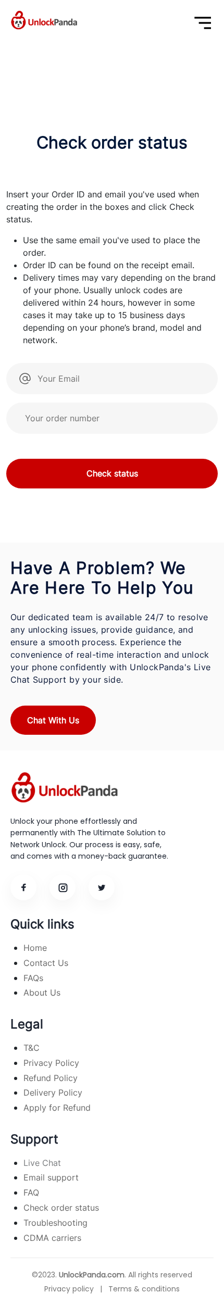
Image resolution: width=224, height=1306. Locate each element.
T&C (31, 1048)
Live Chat (42, 1163)
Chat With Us (53, 720)
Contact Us (45, 963)
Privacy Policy (51, 1063)
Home (35, 948)
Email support (51, 1177)
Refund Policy (50, 1078)
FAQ (31, 1192)
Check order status (61, 1207)
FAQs (33, 978)
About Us (41, 992)
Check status (112, 473)
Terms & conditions (144, 1289)
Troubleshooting (55, 1222)
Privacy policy (69, 1289)
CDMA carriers (52, 1238)
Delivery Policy (52, 1092)
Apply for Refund (57, 1107)
